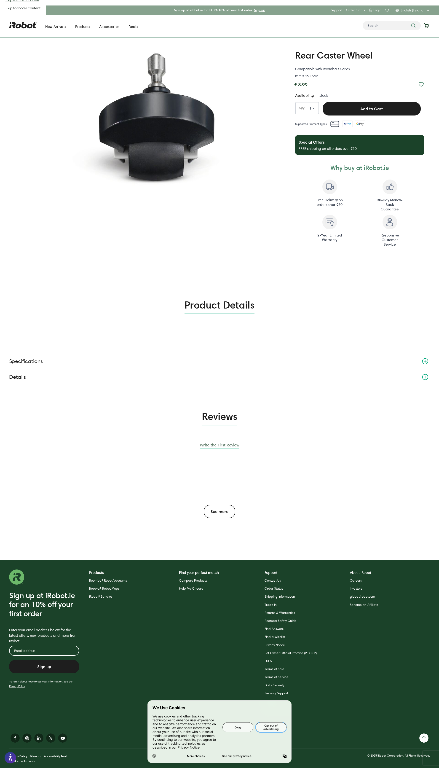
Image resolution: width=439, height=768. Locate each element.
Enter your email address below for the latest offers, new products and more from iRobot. (43, 635)
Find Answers (274, 629)
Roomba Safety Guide (281, 621)
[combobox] (392, 25)
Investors (356, 588)
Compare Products (193, 580)
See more (219, 511)
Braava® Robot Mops (104, 588)
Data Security (274, 685)
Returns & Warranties (280, 613)
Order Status (355, 10)
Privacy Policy (17, 686)
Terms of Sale (274, 669)
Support (336, 10)
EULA (268, 661)
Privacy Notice (275, 645)
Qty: (302, 108)
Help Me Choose (191, 588)
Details (17, 376)
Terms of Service (276, 677)
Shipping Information (280, 596)
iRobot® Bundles (100, 596)
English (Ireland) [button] (412, 10)
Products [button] (82, 26)
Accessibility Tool (55, 756)
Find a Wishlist (275, 637)
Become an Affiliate (364, 605)
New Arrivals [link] (55, 26)
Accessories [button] (109, 26)
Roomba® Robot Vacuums (108, 580)
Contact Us (273, 580)
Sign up (259, 10)
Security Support (276, 693)
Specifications (26, 361)
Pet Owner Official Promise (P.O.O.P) (291, 653)
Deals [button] (133, 26)
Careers (356, 580)
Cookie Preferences (22, 761)
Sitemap (34, 756)
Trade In (271, 605)
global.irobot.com (362, 596)
